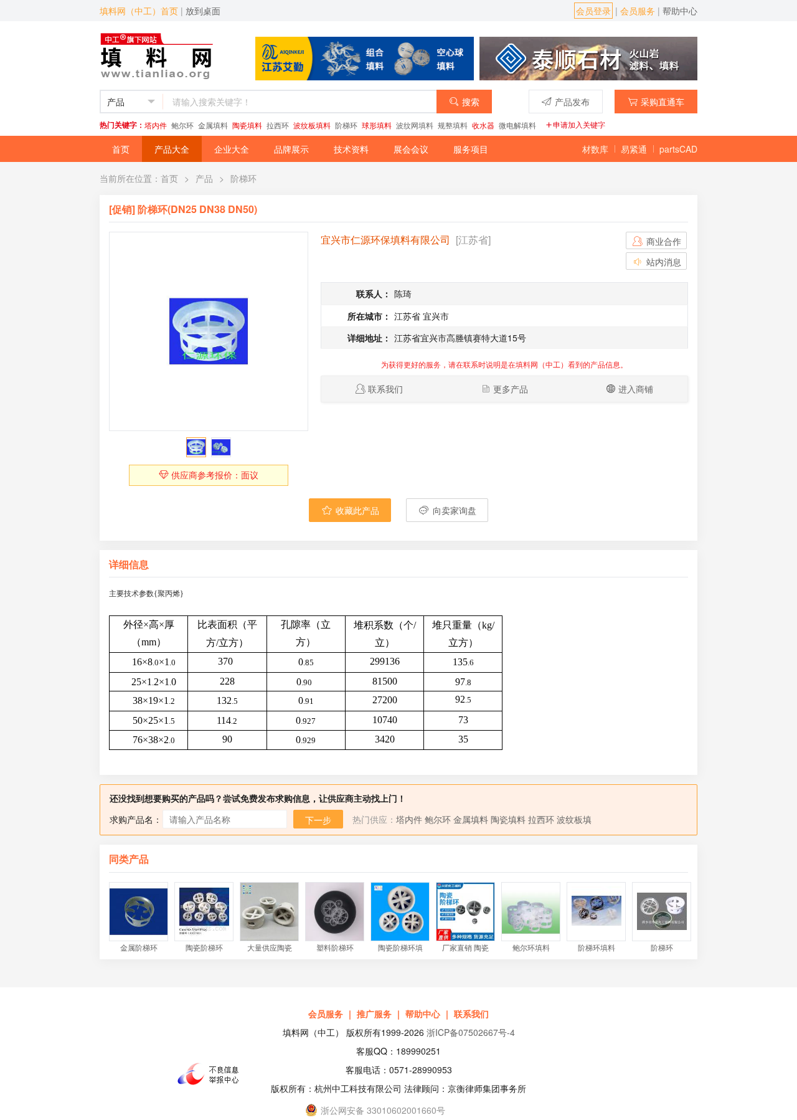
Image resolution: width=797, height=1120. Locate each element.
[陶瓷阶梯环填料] (400, 911)
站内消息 (662, 261)
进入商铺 (635, 388)
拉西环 (277, 125)
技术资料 (351, 149)
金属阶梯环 (139, 947)
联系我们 (385, 388)
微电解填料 (517, 125)
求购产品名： (136, 819)
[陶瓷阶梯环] (203, 911)
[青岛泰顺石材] (588, 57)
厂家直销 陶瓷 (465, 947)
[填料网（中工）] (159, 54)
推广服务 (374, 1013)
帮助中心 (680, 10)
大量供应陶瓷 (269, 947)
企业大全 (231, 149)
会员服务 (637, 10)
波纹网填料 (414, 125)
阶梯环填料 (596, 947)
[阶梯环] (209, 331)
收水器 (483, 125)
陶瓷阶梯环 (204, 947)
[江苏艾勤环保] (364, 57)
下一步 (318, 820)
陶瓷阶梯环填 (400, 947)
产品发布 (572, 101)
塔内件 (155, 125)
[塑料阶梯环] (334, 911)
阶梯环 (346, 125)
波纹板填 (574, 819)
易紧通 (634, 149)
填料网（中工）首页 (139, 10)
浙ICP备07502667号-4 (471, 1032)
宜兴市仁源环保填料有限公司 (385, 239)
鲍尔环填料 (531, 947)
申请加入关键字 (579, 124)
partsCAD (678, 149)
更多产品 (510, 388)
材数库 (595, 149)
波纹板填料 (312, 125)
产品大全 (171, 149)
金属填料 (213, 125)
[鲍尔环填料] (530, 911)
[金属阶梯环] (138, 911)
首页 (121, 149)
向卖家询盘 (453, 510)
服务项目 (470, 149)
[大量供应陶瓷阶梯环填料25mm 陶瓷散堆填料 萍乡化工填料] (269, 911)
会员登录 (593, 10)
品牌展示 (291, 149)
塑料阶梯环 (335, 947)
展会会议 (411, 149)
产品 (204, 178)
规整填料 (453, 125)
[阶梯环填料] (596, 911)
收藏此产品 (356, 510)
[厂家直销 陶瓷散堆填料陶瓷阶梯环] (465, 911)
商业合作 (662, 241)
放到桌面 (203, 10)
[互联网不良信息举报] (211, 1074)
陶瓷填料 (247, 125)
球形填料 (377, 125)
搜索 (470, 101)
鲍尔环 (182, 125)
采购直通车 (662, 101)
